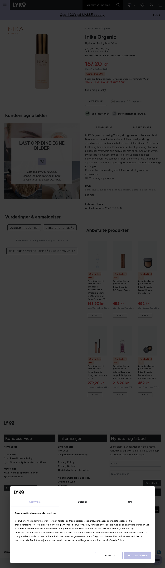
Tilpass (107, 555)
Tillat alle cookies (137, 555)
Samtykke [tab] (35, 501)
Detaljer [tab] (82, 501)
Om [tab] (130, 501)
